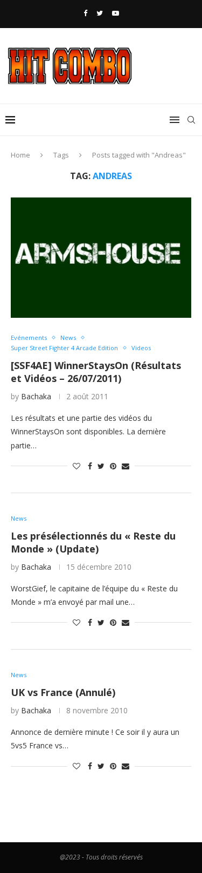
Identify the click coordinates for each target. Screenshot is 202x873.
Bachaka (36, 396)
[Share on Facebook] (90, 466)
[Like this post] (76, 466)
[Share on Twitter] (101, 466)
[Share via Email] (125, 466)
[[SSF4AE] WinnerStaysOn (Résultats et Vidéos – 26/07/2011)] (101, 257)
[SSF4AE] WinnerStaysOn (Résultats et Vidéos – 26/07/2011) (96, 372)
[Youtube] (115, 13)
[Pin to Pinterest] (113, 466)
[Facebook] (85, 13)
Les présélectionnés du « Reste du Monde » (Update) (93, 542)
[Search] (191, 119)
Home (20, 155)
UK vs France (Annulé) (63, 692)
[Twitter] (99, 13)
